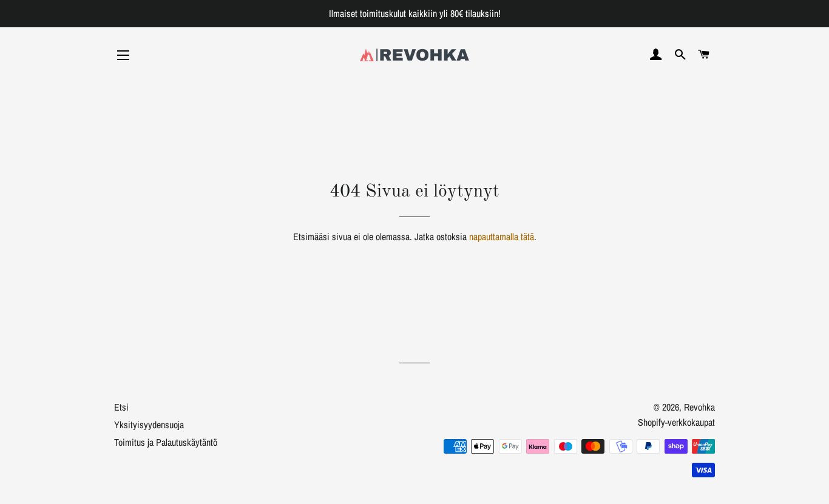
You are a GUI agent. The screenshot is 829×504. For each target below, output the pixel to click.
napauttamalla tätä (501, 236)
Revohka (699, 407)
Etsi (121, 407)
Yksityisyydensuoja (149, 424)
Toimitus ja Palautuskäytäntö (165, 442)
